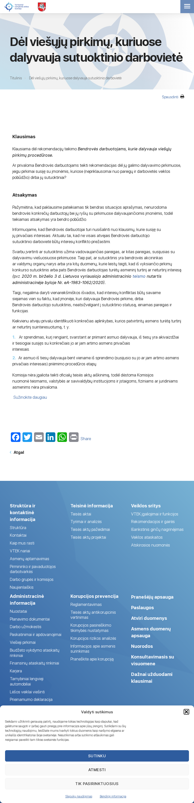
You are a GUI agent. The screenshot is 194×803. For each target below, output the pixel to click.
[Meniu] (187, 6)
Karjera (16, 671)
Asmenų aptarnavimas (29, 558)
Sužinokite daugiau (30, 397)
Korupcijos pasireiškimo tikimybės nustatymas (90, 628)
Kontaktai (18, 535)
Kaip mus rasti (22, 543)
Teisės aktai (80, 514)
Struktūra (18, 527)
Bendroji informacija (113, 796)
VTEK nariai (20, 551)
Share (86, 438)
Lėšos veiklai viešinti (27, 692)
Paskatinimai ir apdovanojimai (35, 634)
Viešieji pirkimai (23, 642)
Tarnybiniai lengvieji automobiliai (26, 681)
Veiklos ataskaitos (147, 537)
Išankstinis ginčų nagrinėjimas (157, 529)
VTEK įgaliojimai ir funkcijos (154, 514)
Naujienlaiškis (22, 587)
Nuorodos (142, 646)
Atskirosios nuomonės (150, 545)
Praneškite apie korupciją (92, 659)
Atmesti (97, 769)
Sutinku (97, 755)
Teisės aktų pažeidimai (90, 529)
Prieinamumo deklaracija (31, 699)
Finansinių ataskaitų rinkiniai (34, 663)
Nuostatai (18, 611)
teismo (140, 276)
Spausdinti (170, 97)
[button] (186, 711)
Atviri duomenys (149, 618)
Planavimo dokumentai (30, 619)
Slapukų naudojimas (78, 796)
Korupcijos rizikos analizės (93, 638)
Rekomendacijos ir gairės (153, 521)
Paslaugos (142, 607)
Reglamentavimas (86, 604)
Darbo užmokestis (25, 626)
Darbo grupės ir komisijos (32, 579)
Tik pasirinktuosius (97, 783)
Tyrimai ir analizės (86, 521)
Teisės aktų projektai (88, 537)
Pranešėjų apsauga (152, 597)
